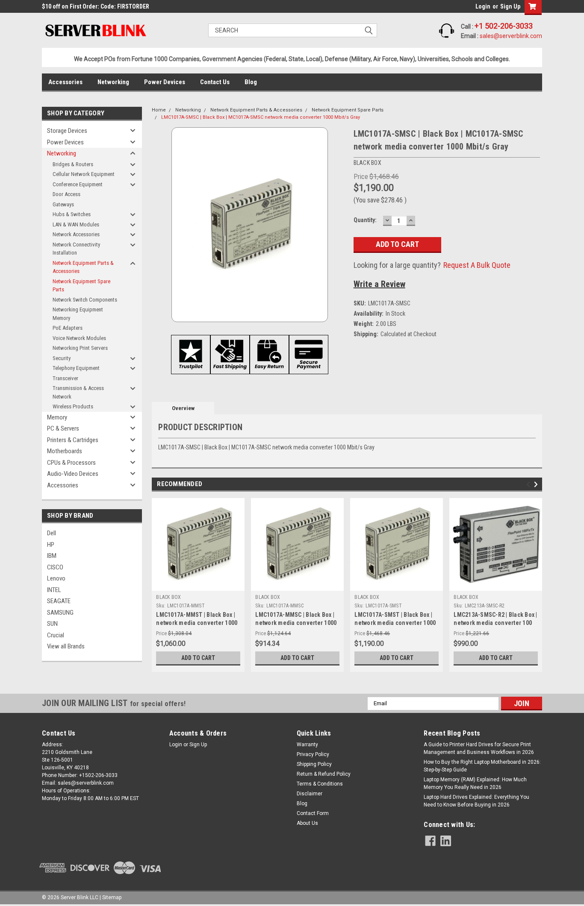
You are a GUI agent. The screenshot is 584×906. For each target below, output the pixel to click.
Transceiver (65, 378)
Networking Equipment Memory (78, 313)
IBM (51, 556)
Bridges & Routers (73, 164)
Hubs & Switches (72, 214)
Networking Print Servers (80, 348)
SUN (52, 623)
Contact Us (215, 82)
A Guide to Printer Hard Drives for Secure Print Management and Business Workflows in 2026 (479, 748)
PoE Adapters (68, 328)
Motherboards (64, 451)
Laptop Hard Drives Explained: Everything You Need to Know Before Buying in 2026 (476, 801)
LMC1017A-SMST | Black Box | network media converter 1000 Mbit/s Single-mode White (395, 622)
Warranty (307, 745)
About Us (307, 823)
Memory (57, 417)
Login (482, 6)
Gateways (63, 204)
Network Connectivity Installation (76, 248)
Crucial (55, 635)
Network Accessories (76, 234)
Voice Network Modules (79, 338)
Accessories (65, 82)
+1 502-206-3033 (504, 25)
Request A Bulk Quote (476, 265)
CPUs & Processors (71, 462)
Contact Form (313, 813)
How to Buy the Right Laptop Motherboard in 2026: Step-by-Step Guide (482, 766)
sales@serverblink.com (511, 35)
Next (537, 484)
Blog (251, 82)
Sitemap (111, 897)
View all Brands (66, 646)
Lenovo (56, 578)
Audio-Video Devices (72, 474)
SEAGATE (59, 601)
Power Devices (164, 82)
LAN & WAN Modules (76, 224)
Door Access (66, 194)
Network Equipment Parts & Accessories (83, 267)
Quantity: (365, 220)
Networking (113, 82)
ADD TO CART (198, 657)
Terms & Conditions (320, 784)
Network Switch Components (85, 299)
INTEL (54, 590)
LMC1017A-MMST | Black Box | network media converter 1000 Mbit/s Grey (196, 622)
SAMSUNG (60, 612)
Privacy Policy (313, 754)
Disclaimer (309, 794)
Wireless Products (73, 406)
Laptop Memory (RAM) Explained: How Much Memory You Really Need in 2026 (475, 783)
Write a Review (379, 284)
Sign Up (510, 6)
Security (62, 358)
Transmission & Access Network (78, 392)
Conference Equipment (78, 184)
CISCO (55, 567)
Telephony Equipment (76, 368)
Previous (529, 484)
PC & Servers (63, 428)
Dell (51, 533)
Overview (183, 408)
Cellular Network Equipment (84, 174)
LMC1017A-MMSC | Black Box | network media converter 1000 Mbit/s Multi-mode (295, 622)
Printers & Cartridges (72, 440)
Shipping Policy (314, 764)
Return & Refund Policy (324, 774)
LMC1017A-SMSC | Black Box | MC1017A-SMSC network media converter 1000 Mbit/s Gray (260, 117)
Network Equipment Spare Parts (81, 285)
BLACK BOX (168, 597)
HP (50, 544)
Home (159, 110)
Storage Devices (67, 131)
